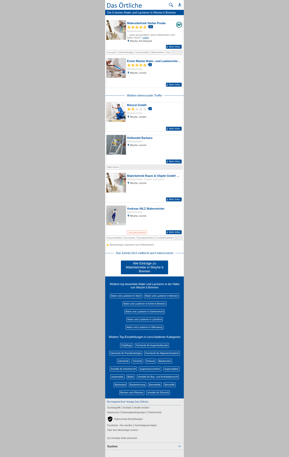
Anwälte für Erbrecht (158, 392)
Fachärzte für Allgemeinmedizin (162, 353)
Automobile (117, 376)
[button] (178, 4)
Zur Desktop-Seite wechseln (122, 438)
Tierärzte (137, 361)
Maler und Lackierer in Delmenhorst (144, 311)
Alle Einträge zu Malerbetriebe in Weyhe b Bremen (144, 267)
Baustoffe (170, 384)
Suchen (112, 446)
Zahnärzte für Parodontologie (125, 353)
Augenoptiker (171, 369)
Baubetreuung (137, 384)
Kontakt (127, 407)
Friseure (150, 361)
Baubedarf (120, 384)
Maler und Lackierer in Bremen (161, 296)
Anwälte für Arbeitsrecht (123, 369)
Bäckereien (165, 361)
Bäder (130, 376)
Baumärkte (155, 384)
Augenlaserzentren (150, 369)
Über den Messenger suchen (122, 430)
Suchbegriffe (114, 407)
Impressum (113, 412)
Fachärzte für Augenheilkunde (152, 345)
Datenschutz (155, 412)
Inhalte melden (141, 407)
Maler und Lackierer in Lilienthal (144, 319)
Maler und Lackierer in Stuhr (126, 296)
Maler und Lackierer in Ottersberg (144, 327)
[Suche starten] (171, 5)
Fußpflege (126, 345)
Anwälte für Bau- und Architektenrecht (158, 376)
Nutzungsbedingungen (133, 412)
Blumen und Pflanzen (131, 392)
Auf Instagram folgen (146, 425)
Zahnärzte (123, 361)
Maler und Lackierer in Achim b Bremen (144, 303)
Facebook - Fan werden (120, 425)
